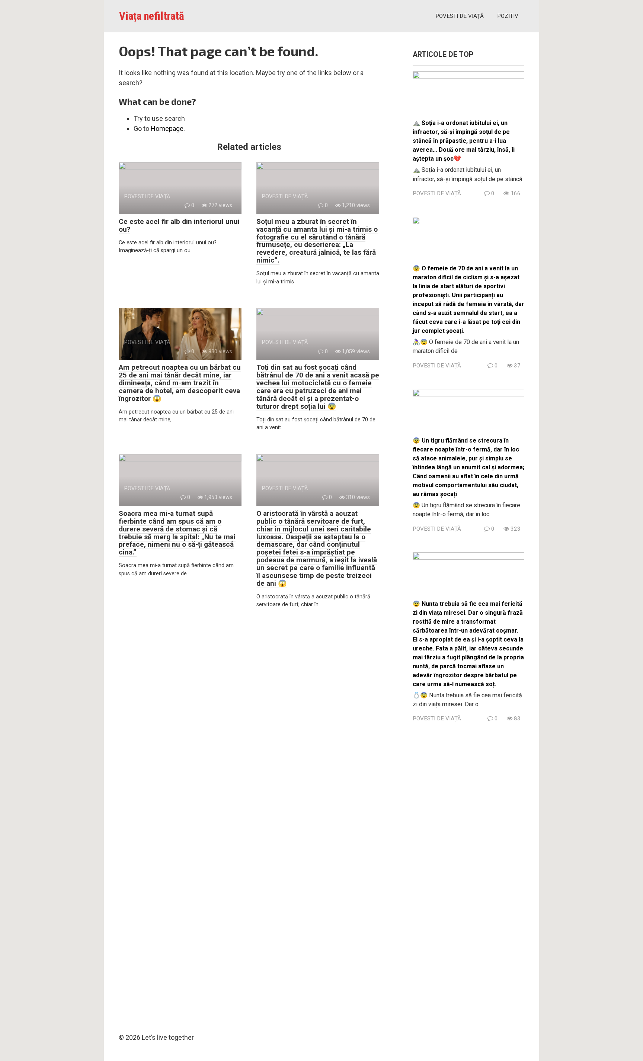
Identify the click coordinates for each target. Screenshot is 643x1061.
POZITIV (507, 16)
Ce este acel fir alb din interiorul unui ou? (179, 225)
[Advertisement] (468, 875)
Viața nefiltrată (151, 16)
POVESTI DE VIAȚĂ (459, 16)
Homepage (167, 128)
